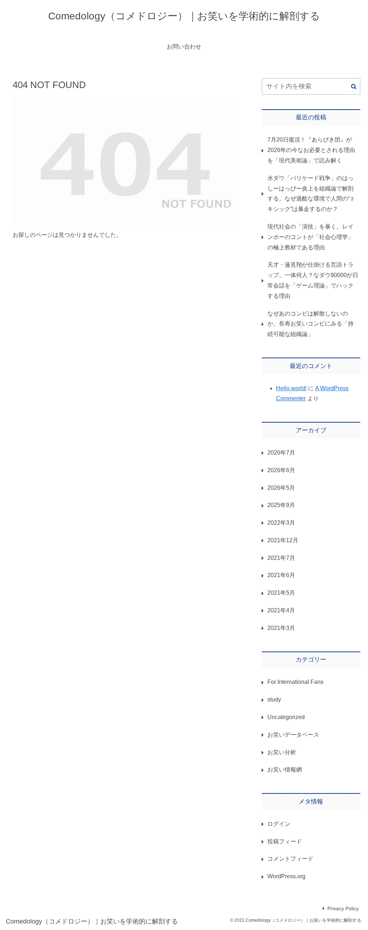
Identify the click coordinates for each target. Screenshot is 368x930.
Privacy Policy (343, 908)
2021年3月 (281, 628)
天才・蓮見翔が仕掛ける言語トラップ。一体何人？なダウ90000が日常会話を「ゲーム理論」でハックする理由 (312, 280)
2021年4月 (281, 610)
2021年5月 (281, 593)
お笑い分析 (281, 752)
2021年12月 (282, 540)
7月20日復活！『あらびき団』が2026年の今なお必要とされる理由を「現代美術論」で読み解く (311, 150)
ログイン (278, 824)
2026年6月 (281, 470)
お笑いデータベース (293, 735)
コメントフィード (290, 859)
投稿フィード (284, 841)
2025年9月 (281, 505)
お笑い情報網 (284, 769)
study (274, 699)
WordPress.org (286, 876)
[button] (353, 86)
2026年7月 (281, 453)
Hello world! (291, 388)
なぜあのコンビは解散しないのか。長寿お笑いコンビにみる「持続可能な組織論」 (310, 323)
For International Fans (295, 682)
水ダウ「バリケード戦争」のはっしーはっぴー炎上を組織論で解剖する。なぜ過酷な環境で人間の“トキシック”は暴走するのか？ (311, 193)
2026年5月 (281, 488)
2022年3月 (281, 523)
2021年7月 (281, 558)
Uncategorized (286, 717)
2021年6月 (281, 575)
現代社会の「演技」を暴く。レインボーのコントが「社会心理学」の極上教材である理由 (310, 237)
